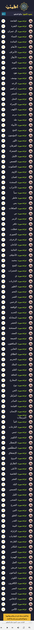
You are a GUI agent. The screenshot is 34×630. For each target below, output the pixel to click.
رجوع (3, 13)
